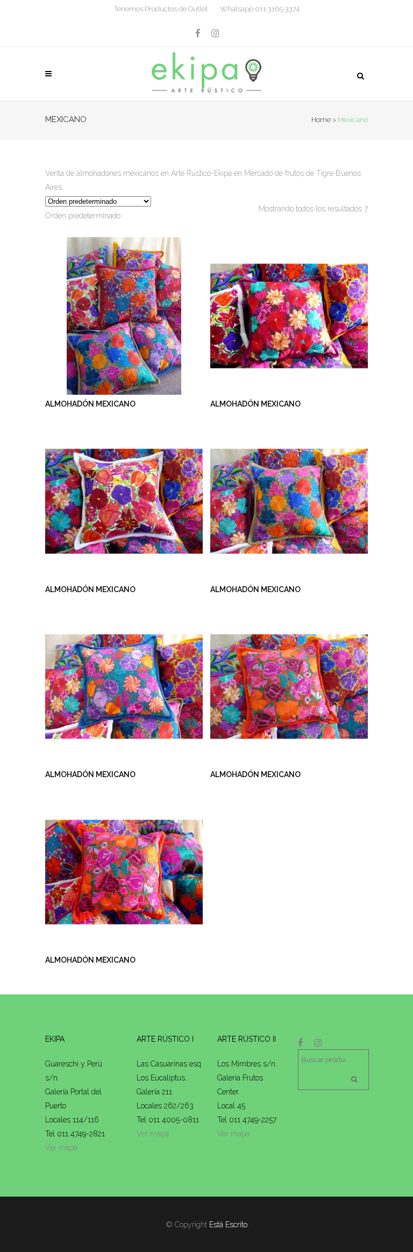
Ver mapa (61, 1147)
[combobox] (82, 215)
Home (321, 120)
